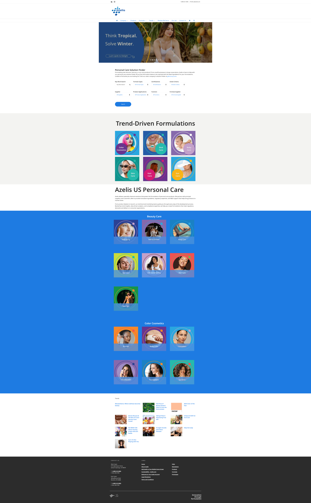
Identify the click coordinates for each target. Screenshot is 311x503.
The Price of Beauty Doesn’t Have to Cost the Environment (161, 406)
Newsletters (175, 467)
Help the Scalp (188, 428)
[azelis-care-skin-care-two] (182, 254)
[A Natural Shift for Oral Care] (176, 419)
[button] (194, 20)
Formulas (174, 472)
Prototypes (175, 474)
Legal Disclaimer (146, 477)
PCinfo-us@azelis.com (195, 1)
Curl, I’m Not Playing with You (133, 440)
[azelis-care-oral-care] (155, 131)
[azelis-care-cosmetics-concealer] (182, 327)
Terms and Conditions (147, 479)
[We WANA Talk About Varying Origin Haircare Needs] (121, 431)
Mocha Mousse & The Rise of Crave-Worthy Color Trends (133, 418)
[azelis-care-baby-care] (183, 131)
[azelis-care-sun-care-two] (126, 287)
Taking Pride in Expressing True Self (161, 417)
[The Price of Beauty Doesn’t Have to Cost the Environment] (148, 407)
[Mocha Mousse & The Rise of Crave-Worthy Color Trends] (121, 419)
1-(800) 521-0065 (116, 471)
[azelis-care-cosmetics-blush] (126, 327)
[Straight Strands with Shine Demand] (148, 431)
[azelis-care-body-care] (182, 220)
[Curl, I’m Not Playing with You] (121, 443)
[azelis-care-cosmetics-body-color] (154, 327)
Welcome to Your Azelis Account (150, 474)
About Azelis (145, 467)
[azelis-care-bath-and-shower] (154, 220)
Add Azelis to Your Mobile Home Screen (152, 469)
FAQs (173, 464)
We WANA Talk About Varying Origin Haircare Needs (133, 430)
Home (143, 464)
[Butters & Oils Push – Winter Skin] (155, 42)
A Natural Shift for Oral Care (190, 416)
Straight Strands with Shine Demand (161, 429)
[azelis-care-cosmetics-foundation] (154, 361)
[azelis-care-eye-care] (126, 254)
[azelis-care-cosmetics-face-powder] (126, 361)
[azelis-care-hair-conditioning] (154, 254)
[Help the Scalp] (176, 431)
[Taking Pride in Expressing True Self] (148, 419)
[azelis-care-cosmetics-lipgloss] (182, 361)
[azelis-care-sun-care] (183, 157)
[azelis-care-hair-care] (155, 157)
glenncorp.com (171, 76)
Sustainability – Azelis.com (148, 472)
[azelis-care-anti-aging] (126, 220)
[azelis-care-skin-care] (127, 157)
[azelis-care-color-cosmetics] (127, 131)
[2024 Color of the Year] (176, 407)
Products (174, 469)
